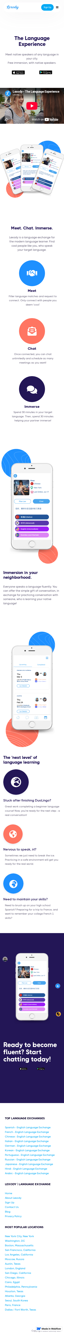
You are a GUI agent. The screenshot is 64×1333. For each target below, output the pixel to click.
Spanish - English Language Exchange (28, 1127)
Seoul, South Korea (16, 1300)
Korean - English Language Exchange (27, 1150)
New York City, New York (19, 1236)
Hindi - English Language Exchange (26, 1168)
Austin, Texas (13, 1263)
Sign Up (47, 7)
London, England (15, 1268)
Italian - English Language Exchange (27, 1141)
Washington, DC (15, 1240)
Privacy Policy (13, 1216)
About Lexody (13, 1197)
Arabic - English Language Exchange (27, 1173)
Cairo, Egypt (12, 1282)
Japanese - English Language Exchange (29, 1164)
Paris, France (12, 1305)
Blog (7, 1211)
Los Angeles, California (19, 1254)
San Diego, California (18, 1272)
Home (8, 1193)
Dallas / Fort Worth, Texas (20, 1309)
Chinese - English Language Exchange (28, 1136)
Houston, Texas (14, 1291)
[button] (57, 7)
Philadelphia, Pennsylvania (21, 1286)
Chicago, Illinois (14, 1277)
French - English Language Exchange (27, 1132)
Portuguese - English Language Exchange (30, 1154)
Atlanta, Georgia (15, 1295)
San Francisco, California (20, 1250)
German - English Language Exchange (28, 1145)
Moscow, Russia (14, 1259)
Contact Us (12, 1207)
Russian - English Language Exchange (27, 1159)
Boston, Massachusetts (19, 1245)
